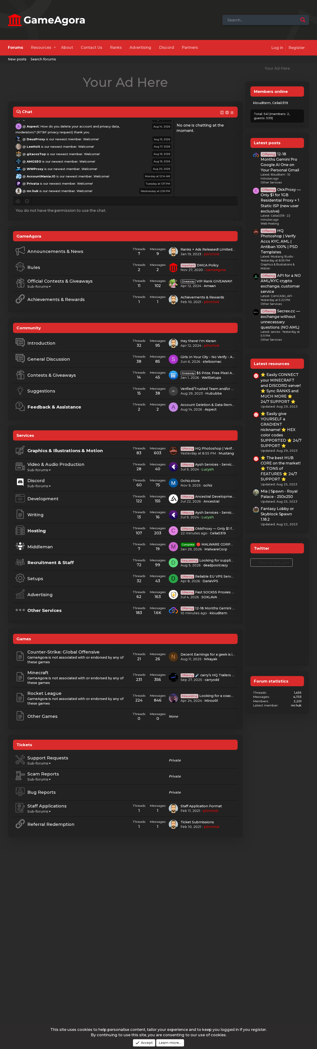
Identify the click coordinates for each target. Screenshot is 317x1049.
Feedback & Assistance (54, 407)
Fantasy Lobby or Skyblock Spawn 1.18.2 (277, 514)
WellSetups (211, 378)
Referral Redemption (50, 824)
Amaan (210, 286)
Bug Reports (41, 792)
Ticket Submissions (197, 822)
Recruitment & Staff (50, 562)
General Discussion (48, 359)
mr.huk (33, 191)
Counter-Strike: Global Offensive (63, 652)
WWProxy (35, 168)
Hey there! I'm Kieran (198, 341)
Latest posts (267, 142)
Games (23, 638)
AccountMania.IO (41, 176)
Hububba (213, 393)
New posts (17, 59)
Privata (33, 183)
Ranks (116, 47)
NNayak (210, 659)
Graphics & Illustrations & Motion (65, 450)
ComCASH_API (281, 296)
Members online (271, 91)
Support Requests (47, 758)
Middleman (40, 546)
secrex (275, 331)
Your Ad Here (125, 82)
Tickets (24, 744)
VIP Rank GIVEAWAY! (207, 281)
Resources (41, 47)
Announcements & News (55, 251)
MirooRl (211, 701)
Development (42, 498)
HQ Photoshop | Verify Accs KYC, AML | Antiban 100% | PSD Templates (279, 241)
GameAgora (28, 236)
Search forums (43, 59)
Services (25, 435)
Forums (15, 47)
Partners (190, 47)
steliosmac (212, 361)
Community (28, 327)
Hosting (36, 530)
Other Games (42, 716)
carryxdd (212, 680)
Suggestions (41, 391)
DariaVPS (210, 581)
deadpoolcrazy (215, 565)
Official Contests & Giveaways (60, 281)
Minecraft (38, 672)
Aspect (33, 126)
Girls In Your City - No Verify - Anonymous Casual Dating (228, 357)
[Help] (227, 112)
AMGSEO (34, 161)
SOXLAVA (209, 597)
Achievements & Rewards (56, 299)
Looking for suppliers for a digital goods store (229, 560)
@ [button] (24, 126)
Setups (35, 578)
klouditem (218, 613)
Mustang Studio (232, 453)
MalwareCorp (215, 549)
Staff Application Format (201, 806)
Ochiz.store (190, 481)
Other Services (44, 610)
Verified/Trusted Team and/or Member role (217, 389)
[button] (54, 47)
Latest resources (271, 363)
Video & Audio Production (55, 464)
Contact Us (91, 47)
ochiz (207, 485)
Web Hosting (270, 223)
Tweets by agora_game (273, 562)
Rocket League (44, 693)
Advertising (140, 47)
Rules (33, 267)
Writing (35, 514)
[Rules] (222, 112)
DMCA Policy (200, 265)
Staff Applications (47, 806)
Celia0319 (218, 533)
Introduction (41, 343)
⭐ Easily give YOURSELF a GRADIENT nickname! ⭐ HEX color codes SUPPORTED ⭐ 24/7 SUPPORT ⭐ (281, 429)
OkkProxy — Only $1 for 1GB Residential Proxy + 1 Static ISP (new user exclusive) (281, 200)
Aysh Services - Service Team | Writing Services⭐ (230, 512)
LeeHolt (33, 146)
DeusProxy (36, 139)
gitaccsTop (36, 154)
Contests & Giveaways (51, 375)
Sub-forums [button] (37, 286)
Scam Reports (43, 774)
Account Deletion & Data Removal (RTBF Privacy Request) (230, 405)
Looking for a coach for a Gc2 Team (221, 696)
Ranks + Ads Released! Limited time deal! (215, 249)
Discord (166, 47)
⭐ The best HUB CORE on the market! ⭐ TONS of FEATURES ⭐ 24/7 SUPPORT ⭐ (281, 468)
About (67, 47)
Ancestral (211, 501)
